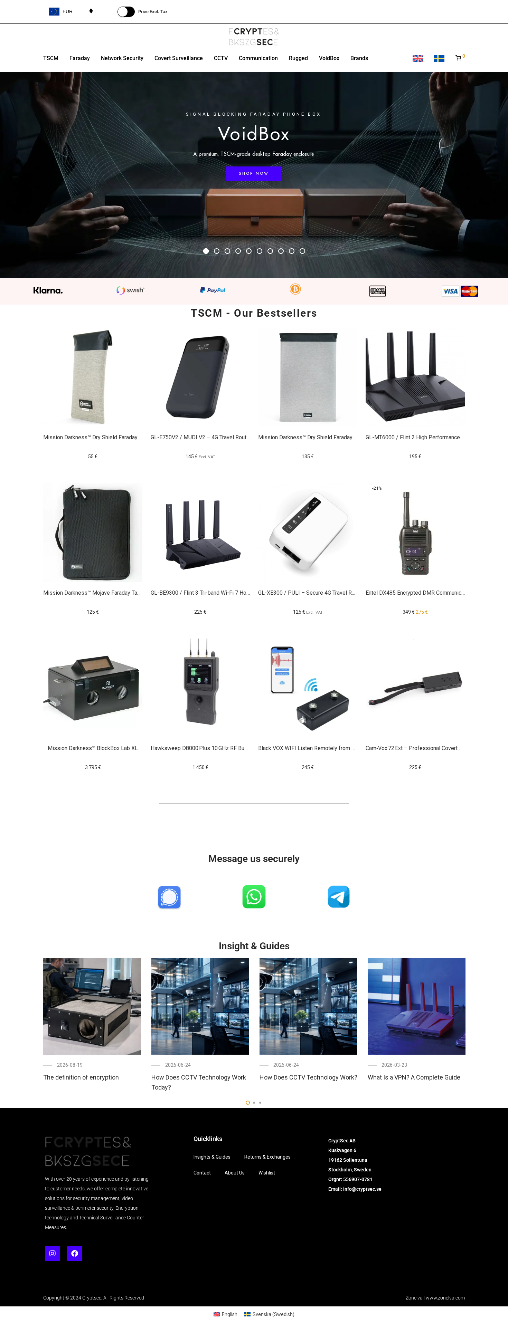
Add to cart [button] (93, 456)
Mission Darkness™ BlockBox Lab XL (93, 748)
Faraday (79, 58)
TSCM (50, 58)
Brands (359, 58)
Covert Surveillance (178, 58)
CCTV (221, 58)
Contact (202, 1173)
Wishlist (266, 1173)
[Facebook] (74, 1253)
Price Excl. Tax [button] (153, 11)
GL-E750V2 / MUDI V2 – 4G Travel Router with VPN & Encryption (229, 437)
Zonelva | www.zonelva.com (435, 1298)
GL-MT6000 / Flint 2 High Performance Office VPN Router (435, 437)
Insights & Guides (212, 1157)
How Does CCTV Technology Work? (308, 1077)
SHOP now (254, 174)
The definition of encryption (81, 1077)
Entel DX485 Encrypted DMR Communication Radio (427, 592)
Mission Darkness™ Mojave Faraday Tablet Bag (100, 592)
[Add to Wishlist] (134, 333)
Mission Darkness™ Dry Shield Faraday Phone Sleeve (108, 437)
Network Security (122, 58)
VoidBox (329, 58)
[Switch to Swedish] (439, 58)
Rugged (298, 58)
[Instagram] (52, 1253)
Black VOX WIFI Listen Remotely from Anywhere (316, 748)
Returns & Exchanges (267, 1157)
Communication (258, 58)
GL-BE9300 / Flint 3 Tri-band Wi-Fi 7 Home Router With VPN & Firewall (236, 592)
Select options (200, 456)
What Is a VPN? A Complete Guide (414, 1077)
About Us (235, 1173)
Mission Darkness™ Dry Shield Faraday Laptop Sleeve (323, 437)
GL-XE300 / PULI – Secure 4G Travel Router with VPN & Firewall (335, 592)
